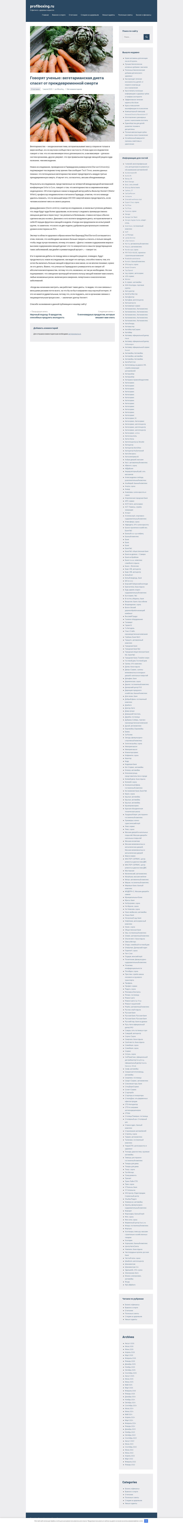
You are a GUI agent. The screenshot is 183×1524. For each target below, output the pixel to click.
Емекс (127, 732)
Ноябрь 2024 (130, 1400)
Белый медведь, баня (133, 578)
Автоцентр (129, 445)
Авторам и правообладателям (136, 380)
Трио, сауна (129, 1184)
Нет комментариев (74, 89)
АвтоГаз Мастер (131, 294)
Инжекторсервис (131, 752)
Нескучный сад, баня (133, 918)
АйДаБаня (129, 468)
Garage (127, 214)
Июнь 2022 (129, 1453)
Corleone (128, 196)
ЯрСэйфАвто (130, 1285)
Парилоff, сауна (131, 950)
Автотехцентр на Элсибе (134, 442)
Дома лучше (129, 711)
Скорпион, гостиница (133, 1078)
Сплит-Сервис (130, 1089)
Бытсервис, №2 (131, 596)
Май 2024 (128, 1414)
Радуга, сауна (130, 989)
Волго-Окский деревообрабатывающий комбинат (135, 610)
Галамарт (128, 622)
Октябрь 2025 (130, 1370)
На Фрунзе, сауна (132, 906)
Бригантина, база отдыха (134, 587)
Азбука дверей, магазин (134, 460)
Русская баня (130, 1013)
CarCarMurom (130, 193)
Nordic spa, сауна (131, 250)
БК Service (129, 581)
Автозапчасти (130, 303)
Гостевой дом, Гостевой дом (136, 661)
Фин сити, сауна (131, 1220)
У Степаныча (130, 1190)
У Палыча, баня (131, 1187)
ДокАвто (128, 705)
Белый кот (129, 575)
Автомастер (129, 326)
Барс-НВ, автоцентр (133, 569)
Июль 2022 (129, 1450)
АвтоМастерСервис (133, 329)
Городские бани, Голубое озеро (137, 658)
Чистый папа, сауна (132, 1258)
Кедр (127, 761)
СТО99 (127, 1113)
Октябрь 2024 (130, 1402)
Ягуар (127, 1282)
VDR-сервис (129, 276)
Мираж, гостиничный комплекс (137, 882)
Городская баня (131, 646)
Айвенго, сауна (131, 465)
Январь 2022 (130, 1465)
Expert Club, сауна (132, 202)
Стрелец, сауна (131, 1134)
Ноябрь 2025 (130, 1367)
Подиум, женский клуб (133, 956)
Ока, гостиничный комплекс (135, 933)
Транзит (128, 1178)
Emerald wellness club (133, 199)
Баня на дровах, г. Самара (135, 554)
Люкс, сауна (129, 829)
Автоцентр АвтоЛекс (133, 448)
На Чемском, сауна (132, 909)
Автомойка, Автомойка (134, 353)
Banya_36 (128, 179)
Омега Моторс (130, 942)
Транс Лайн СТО (131, 1181)
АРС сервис (129, 501)
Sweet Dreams (130, 267)
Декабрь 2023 (130, 1429)
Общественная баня (133, 930)
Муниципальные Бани (133, 897)
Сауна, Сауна (130, 1036)
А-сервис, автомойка (133, 282)
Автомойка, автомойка (134, 356)
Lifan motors (129, 241)
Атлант (127, 513)
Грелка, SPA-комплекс (133, 664)
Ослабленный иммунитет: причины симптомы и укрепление (135, 141)
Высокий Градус (131, 616)
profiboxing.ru (42, 6)
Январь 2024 (130, 1426)
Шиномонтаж (130, 1264)
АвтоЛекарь (129, 323)
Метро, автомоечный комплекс (137, 880)
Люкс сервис (130, 826)
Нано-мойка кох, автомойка (135, 912)
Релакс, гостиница (132, 995)
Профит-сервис (131, 986)
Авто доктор (129, 291)
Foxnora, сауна (130, 211)
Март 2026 (129, 1355)
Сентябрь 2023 (131, 1438)
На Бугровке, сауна (132, 903)
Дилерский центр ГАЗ (133, 687)
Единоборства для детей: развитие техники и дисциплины (135, 126)
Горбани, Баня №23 (132, 637)
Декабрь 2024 (130, 1397)
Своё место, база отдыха (134, 1042)
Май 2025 (128, 1385)
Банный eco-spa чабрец (134, 533)
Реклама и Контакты (133, 992)
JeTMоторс (129, 235)
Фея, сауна (129, 1217)
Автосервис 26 (130, 418)
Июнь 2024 (129, 1411)
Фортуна (128, 1229)
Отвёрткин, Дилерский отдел (136, 948)
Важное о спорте (58, 15)
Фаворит (128, 1211)
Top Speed (129, 270)
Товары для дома (132, 1163)
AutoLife (128, 176)
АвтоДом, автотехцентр (134, 300)
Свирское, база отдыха (134, 1039)
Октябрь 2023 (130, 1435)
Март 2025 (129, 1388)
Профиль (128, 983)
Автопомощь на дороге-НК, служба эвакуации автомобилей (135, 368)
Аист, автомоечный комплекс (136, 462)
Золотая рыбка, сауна (133, 743)
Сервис (128, 1051)
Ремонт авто (130, 998)
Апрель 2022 (130, 1456)
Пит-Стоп (128, 953)
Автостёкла (129, 439)
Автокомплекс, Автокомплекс (136, 309)
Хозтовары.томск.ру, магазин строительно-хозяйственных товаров (136, 1234)
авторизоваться (74, 334)
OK (146, 1521)
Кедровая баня (131, 764)
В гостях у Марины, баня (134, 599)
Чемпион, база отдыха (133, 1249)
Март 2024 (129, 1420)
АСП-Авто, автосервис (134, 504)
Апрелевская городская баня (136, 498)
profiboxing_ (59, 89)
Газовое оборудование (134, 619)
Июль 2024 (129, 1408)
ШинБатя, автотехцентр (134, 1261)
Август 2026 (129, 1343)
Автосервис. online (132, 433)
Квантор (128, 758)
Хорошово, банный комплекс (136, 1243)
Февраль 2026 (130, 1358)
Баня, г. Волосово (132, 566)
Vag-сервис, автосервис (134, 273)
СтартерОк (129, 1092)
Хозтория (128, 1240)
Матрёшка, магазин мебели (135, 877)
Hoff (126, 232)
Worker (127, 279)
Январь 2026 (130, 1361)
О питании (73, 15)
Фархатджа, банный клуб (134, 1214)
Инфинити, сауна (131, 755)
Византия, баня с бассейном (136, 601)
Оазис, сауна (130, 927)
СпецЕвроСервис (132, 1087)
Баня (127, 539)
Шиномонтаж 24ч (131, 1267)
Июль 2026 (129, 1346)
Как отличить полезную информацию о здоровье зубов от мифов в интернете (137, 94)
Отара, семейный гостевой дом (137, 945)
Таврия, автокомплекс (133, 1137)
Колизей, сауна (131, 782)
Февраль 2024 (130, 1423)
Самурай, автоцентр (133, 1033)
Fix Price (128, 205)
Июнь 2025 (129, 1382)
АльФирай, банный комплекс (136, 483)
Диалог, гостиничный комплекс (137, 684)
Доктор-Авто (130, 708)
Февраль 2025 (130, 1391)
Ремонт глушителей (132, 1004)
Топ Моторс (129, 1172)
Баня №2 (128, 548)
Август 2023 (129, 1441)
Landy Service (130, 238)
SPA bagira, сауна (131, 264)
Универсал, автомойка (134, 1202)
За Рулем (128, 735)
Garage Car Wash (131, 217)
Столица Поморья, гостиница (136, 1116)
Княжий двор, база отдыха (135, 779)
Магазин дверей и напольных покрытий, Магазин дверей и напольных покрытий (136, 835)
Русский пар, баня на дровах (136, 1021)
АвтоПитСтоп (130, 362)
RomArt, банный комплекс (135, 261)
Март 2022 (129, 1459)
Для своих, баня (131, 696)
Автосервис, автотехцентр (135, 424)
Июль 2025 (129, 1379)
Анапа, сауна (130, 486)
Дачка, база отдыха (132, 667)
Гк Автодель (129, 628)
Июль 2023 (129, 1444)
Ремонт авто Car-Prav (133, 1001)
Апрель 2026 (130, 1352)
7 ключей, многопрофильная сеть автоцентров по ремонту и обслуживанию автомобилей (137, 167)
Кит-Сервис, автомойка (134, 767)
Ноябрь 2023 (130, 1432)
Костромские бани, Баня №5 (136, 791)
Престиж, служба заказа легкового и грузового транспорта (134, 977)
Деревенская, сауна (133, 681)
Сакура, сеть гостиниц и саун (136, 1030)
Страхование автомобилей (135, 1131)
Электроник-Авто (132, 1273)
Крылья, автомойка (132, 797)
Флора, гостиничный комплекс (136, 1226)
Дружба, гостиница (132, 717)
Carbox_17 (129, 190)
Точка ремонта (130, 1175)
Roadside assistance (132, 258)
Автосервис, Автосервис (134, 421)
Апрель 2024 (130, 1417)
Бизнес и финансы (143, 15)
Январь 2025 (130, 1394)
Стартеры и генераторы (134, 1095)
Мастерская (129, 871)
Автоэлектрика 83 (132, 457)
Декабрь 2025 (130, 1364)
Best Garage (129, 182)
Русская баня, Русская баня (136, 1016)
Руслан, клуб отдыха (133, 1010)
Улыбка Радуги (131, 1199)
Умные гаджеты (108, 15)
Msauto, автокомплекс (133, 247)
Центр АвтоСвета (132, 1246)
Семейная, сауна (131, 1045)
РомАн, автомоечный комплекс (137, 1007)
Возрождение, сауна (133, 604)
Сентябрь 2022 (131, 1447)
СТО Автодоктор (131, 1104)
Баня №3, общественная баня (136, 551)
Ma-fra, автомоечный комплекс (137, 244)
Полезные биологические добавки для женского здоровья (135, 73)
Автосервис (129, 383)
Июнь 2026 (129, 1349)
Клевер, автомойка (132, 770)
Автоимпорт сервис (132, 306)
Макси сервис (130, 856)
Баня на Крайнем (131, 557)
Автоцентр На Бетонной (134, 451)
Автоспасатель (131, 436)
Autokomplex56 (131, 173)
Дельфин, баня (131, 678)
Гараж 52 (128, 625)
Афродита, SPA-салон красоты (137, 525)
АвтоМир (128, 332)
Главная (45, 15)
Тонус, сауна (130, 1169)
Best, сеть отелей (131, 184)
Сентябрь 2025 (131, 1373)
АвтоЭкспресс (130, 454)
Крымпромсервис (132, 806)
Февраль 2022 (130, 1462)
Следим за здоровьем (90, 15)
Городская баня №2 (132, 649)
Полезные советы (125, 15)
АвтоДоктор (129, 297)
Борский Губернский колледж (136, 584)
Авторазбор (129, 374)
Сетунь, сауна (130, 1054)
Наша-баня (129, 915)
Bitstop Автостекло (132, 187)
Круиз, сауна (130, 794)
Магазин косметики (132, 841)
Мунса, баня (129, 900)
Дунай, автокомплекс (133, 726)
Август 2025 (129, 1376)
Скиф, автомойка (131, 1069)
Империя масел (131, 746)
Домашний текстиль (133, 714)
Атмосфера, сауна (132, 522)
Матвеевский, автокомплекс (136, 874)
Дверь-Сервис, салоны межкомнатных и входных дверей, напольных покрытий (136, 672)
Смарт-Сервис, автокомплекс (136, 1081)
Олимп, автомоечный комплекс (137, 936)
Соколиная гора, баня (133, 1084)
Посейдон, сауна (131, 971)
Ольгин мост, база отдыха (135, 939)
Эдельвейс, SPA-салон (133, 1270)
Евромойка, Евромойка (134, 729)
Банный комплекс (132, 536)
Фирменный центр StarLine (135, 1223)
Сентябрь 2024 (131, 1405)
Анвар (127, 489)
